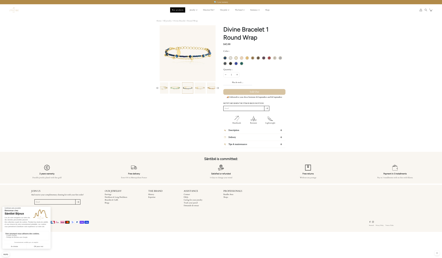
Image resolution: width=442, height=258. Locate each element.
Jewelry (192, 10)
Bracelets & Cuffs (111, 200)
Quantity (227, 69)
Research (371, 225)
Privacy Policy (380, 225)
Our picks (223, 10)
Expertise (151, 197)
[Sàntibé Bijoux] (13, 10)
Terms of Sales (389, 225)
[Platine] (200, 88)
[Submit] (77, 202)
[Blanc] (162, 88)
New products (177, 10)
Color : (226, 51)
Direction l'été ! (208, 10)
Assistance (254, 10)
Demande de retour (191, 205)
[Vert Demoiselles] (175, 88)
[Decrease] (225, 74)
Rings (107, 203)
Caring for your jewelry (193, 200)
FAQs (186, 197)
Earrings (108, 194)
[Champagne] (212, 88)
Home (159, 21)
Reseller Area (228, 194)
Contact (187, 194)
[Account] (421, 10)
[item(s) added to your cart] (431, 10)
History (151, 194)
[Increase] (237, 74)
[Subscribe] (266, 108)
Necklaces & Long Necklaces (116, 197)
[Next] (217, 88)
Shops (267, 10)
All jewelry (167, 21)
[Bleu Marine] (187, 88)
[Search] (426, 10)
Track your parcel (191, 203)
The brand (239, 10)
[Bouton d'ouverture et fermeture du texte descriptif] (281, 130)
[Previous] (157, 88)
